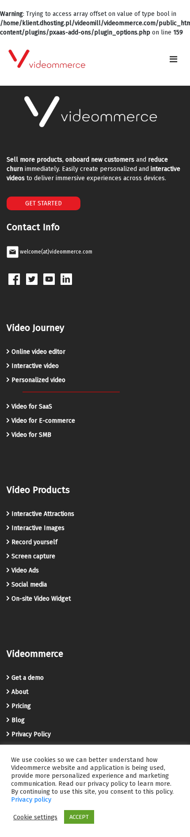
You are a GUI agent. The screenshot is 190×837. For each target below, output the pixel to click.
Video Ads (25, 570)
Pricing (21, 706)
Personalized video (38, 380)
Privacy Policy (31, 734)
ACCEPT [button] (79, 817)
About (19, 692)
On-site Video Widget (41, 598)
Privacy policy (31, 799)
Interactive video (35, 366)
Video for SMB (31, 435)
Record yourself (34, 542)
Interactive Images (38, 528)
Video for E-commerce (43, 420)
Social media (29, 584)
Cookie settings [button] (35, 817)
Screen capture (33, 556)
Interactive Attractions (42, 514)
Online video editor (38, 352)
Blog (18, 720)
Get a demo (27, 678)
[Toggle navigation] (173, 59)
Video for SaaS (31, 406)
